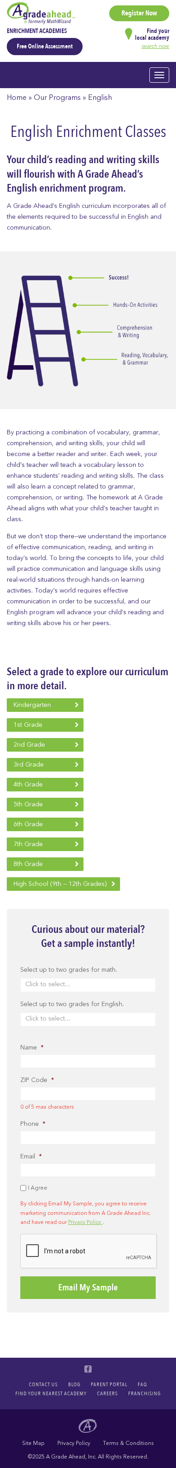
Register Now (139, 13)
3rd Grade (29, 764)
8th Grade (28, 864)
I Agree (37, 1187)
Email (31, 1157)
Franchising (144, 1393)
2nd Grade (29, 744)
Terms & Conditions (128, 1443)
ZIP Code (37, 1080)
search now (155, 46)
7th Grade (28, 844)
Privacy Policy (85, 1222)
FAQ (142, 1384)
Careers (107, 1393)
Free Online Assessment (45, 46)
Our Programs (57, 98)
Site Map (33, 1443)
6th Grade (28, 824)
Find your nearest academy (51, 1393)
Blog (74, 1384)
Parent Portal (109, 1384)
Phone (33, 1124)
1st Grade (28, 724)
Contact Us (43, 1384)
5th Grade (28, 804)
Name (32, 1048)
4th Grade (28, 784)
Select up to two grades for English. (72, 1004)
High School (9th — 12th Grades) (60, 884)
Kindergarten (32, 705)
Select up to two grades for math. (68, 970)
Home (17, 98)
